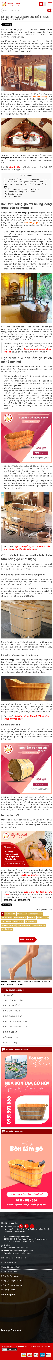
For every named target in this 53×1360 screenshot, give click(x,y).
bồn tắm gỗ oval (7, 929)
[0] (42, 6)
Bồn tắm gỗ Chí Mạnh (24, 925)
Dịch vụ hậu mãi (13, 197)
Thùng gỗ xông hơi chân (15, 1027)
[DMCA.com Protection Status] (9, 1349)
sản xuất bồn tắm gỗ (20, 917)
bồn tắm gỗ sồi (6, 921)
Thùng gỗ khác (10, 1032)
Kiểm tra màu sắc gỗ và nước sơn (20, 192)
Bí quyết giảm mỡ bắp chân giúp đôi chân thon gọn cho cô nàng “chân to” (25, 983)
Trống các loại (10, 1043)
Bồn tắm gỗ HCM (10, 914)
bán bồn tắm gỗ (7, 917)
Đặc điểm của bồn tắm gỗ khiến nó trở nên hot (23, 182)
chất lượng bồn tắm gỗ (9, 925)
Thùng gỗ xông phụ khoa (15, 1022)
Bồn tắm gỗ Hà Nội (43, 917)
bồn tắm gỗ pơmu (32, 223)
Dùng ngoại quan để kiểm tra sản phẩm (22, 189)
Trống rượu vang (11, 1037)
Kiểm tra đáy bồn (13, 194)
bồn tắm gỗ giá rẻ (31, 921)
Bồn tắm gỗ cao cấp (39, 925)
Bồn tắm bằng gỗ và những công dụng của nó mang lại (26, 179)
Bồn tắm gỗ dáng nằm (36, 914)
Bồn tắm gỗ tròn (22, 914)
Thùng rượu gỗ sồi (11, 1006)
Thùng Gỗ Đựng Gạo (12, 1016)
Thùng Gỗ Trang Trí (12, 1011)
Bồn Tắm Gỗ (8, 995)
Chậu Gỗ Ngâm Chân (13, 1000)
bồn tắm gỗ (31, 917)
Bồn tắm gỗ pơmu (18, 921)
